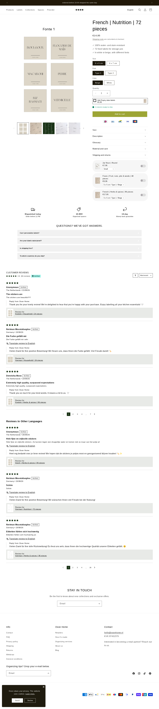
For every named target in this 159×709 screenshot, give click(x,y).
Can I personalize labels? (29, 233)
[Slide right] (83, 128)
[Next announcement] (152, 2)
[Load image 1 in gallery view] (23, 128)
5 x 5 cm (99, 63)
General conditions (14, 659)
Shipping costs (98, 39)
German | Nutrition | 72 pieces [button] (28, 509)
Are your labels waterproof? (31, 241)
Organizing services (63, 642)
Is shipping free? (26, 248)
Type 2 (111, 73)
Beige (97, 83)
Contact (9, 633)
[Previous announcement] (7, 2)
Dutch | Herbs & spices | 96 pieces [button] (30, 463)
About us (59, 646)
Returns (9, 650)
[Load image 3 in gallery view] (49, 128)
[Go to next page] (95, 414)
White (109, 83)
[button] (10, 9)
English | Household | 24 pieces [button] (28, 314)
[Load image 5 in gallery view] (74, 128)
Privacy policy (12, 642)
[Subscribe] (99, 604)
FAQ (8, 637)
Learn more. (30, 694)
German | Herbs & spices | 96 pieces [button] (31, 556)
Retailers (59, 633)
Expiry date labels (106, 100)
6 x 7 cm (113, 63)
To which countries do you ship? (32, 256)
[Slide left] (14, 128)
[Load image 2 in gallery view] (36, 128)
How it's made (61, 637)
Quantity (96, 88)
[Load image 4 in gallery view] (61, 128)
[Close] (43, 687)
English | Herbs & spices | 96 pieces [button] (30, 402)
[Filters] (135, 275)
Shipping (10, 646)
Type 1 (98, 73)
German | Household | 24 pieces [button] (29, 360)
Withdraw (10, 655)
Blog (57, 650)
